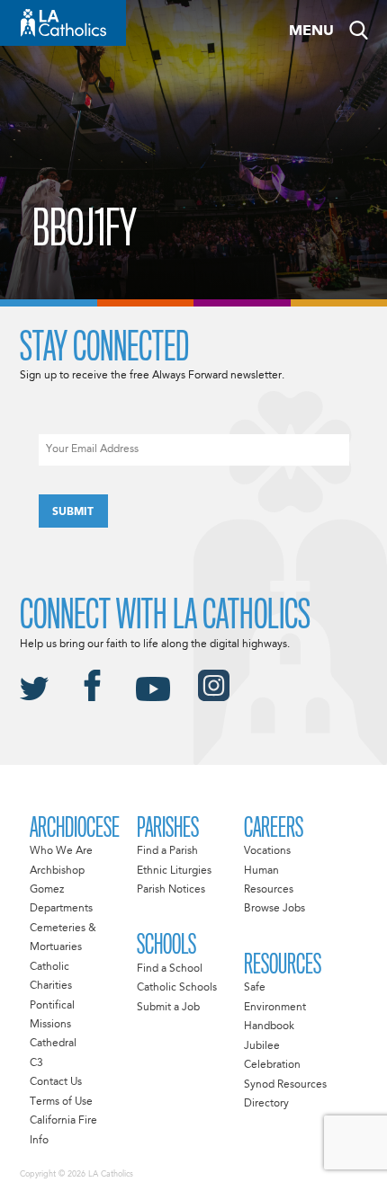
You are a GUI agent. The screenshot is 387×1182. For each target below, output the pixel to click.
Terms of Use (61, 1102)
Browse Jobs (274, 908)
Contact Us (56, 1082)
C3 (36, 1063)
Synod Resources (285, 1085)
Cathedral (53, 1043)
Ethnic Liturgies (174, 871)
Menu (311, 31)
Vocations (267, 851)
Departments (61, 908)
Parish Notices (171, 889)
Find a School (169, 969)
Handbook (269, 1026)
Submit (73, 512)
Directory (266, 1103)
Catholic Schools (177, 987)
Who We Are (61, 851)
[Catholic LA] (63, 23)
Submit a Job (168, 1007)
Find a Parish (167, 851)
